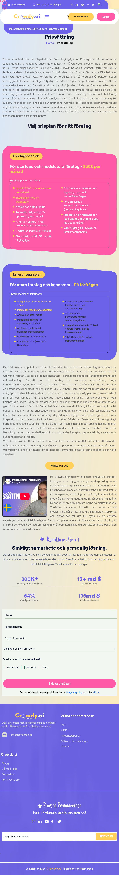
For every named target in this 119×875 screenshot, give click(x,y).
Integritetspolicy (70, 735)
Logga (105, 16)
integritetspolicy (74, 692)
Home (50, 42)
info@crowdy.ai (18, 5)
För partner (8, 774)
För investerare (11, 779)
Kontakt (66, 746)
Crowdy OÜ (54, 868)
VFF (63, 724)
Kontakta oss (81, 16)
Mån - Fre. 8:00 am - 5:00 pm (48, 5)
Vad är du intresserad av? (22, 659)
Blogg (5, 763)
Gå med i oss (9, 768)
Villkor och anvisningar (74, 741)
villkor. (96, 692)
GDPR (65, 730)
